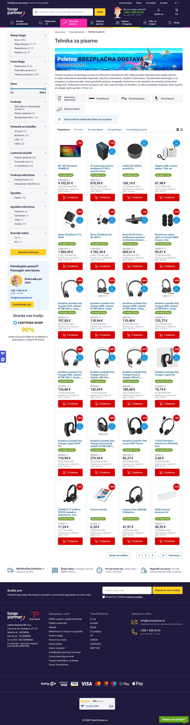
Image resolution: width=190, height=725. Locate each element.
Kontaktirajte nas (22, 304)
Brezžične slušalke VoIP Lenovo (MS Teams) (135, 442)
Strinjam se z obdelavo (124, 597)
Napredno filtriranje (28, 252)
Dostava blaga (125, 3)
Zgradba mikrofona (22, 206)
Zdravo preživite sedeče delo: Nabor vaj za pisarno (88, 119)
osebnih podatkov (134, 597)
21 (163, 555)
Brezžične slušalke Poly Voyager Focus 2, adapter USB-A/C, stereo (102, 376)
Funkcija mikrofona (22, 175)
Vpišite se (158, 14)
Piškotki (52, 627)
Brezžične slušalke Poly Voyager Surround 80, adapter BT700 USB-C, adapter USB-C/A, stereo (102, 446)
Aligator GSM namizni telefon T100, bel (166, 167)
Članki (138, 3)
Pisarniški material (76, 32)
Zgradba (15, 193)
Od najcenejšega (95, 129)
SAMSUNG (95, 644)
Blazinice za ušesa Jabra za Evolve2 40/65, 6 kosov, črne (167, 237)
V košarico (72, 197)
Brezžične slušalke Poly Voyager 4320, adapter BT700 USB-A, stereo (102, 306)
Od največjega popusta (136, 129)
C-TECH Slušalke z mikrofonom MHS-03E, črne (166, 443)
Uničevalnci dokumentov (70, 98)
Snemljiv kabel (19, 233)
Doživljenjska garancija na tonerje (65, 652)
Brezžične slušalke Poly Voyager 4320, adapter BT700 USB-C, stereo (167, 306)
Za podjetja (151, 3)
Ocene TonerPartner (58, 664)
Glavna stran (60, 32)
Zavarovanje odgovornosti (61, 656)
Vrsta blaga (17, 61)
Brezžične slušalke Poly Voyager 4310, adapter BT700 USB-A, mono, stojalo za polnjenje (70, 307)
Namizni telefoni (72, 109)
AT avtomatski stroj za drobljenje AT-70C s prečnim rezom (101, 169)
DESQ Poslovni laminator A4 (162, 511)
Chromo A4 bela (98, 509)
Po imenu (79, 129)
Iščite (100, 12)
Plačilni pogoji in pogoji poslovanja (65, 619)
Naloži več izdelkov (119, 555)
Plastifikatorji (102, 98)
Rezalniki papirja (137, 98)
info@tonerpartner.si (21, 297)
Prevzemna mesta (57, 639)
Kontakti (163, 3)
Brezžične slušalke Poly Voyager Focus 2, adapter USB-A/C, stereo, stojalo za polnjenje (135, 377)
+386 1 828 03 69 (134, 12)
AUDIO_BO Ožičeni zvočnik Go (132, 167)
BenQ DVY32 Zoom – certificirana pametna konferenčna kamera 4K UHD (135, 238)
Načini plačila (55, 644)
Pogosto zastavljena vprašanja (63, 660)
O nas (93, 619)
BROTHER (95, 648)
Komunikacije (167, 98)
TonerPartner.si (99, 613)
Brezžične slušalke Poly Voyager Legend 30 (167, 373)
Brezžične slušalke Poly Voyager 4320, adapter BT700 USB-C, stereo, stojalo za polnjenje (70, 376)
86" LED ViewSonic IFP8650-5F (67, 167)
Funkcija (15, 101)
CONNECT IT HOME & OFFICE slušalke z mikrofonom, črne (69, 512)
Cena (13, 83)
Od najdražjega (115, 129)
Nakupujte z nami (59, 613)
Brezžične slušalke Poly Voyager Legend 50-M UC (70, 443)
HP (91, 635)
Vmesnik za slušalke (23, 126)
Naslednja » (175, 555)
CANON (94, 639)
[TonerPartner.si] (16, 12)
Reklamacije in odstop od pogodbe (66, 631)
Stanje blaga (18, 35)
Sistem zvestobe (57, 648)
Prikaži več (87, 88)
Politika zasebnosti (58, 623)
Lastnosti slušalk (21, 152)
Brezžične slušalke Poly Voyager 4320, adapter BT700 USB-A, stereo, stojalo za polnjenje (135, 307)
